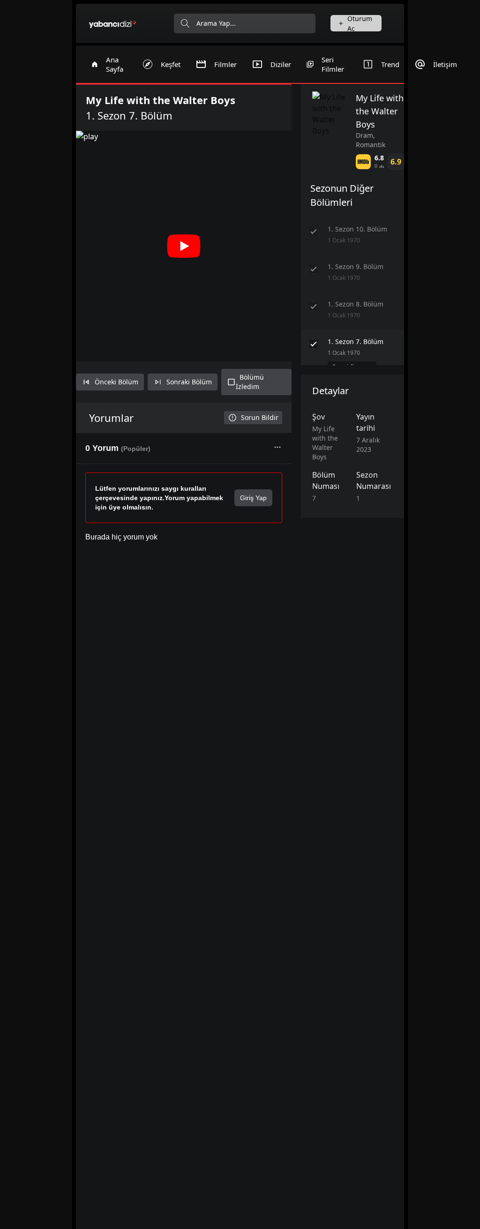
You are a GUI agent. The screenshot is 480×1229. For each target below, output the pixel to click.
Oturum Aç (359, 23)
